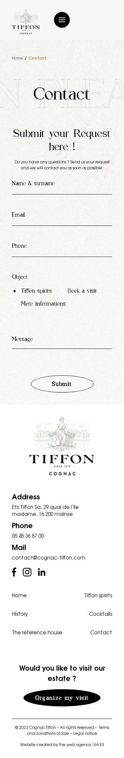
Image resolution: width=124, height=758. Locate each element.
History (20, 613)
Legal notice (85, 733)
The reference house (37, 632)
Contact (101, 632)
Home (17, 58)
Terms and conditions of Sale (68, 730)
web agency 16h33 (85, 744)
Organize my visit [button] (62, 698)
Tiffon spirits (98, 595)
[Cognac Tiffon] (26, 21)
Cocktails (100, 613)
